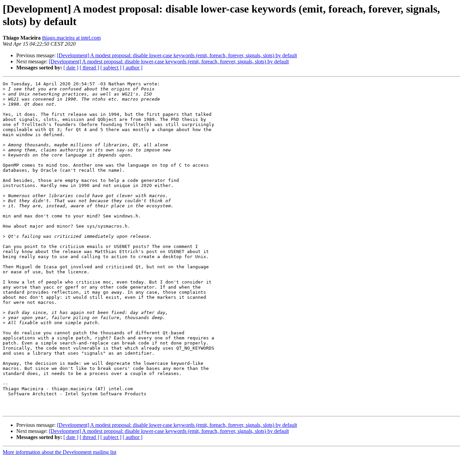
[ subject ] (110, 67)
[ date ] (70, 67)
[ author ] (132, 67)
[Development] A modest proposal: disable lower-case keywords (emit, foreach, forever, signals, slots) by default (177, 55)
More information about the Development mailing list (59, 452)
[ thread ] (89, 67)
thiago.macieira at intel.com (71, 38)
